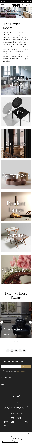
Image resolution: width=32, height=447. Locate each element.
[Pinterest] (16, 350)
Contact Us (27, 1)
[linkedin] (12, 350)
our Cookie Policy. (10, 441)
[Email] (24, 350)
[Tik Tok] (14, 407)
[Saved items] (26, 5)
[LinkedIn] (18, 407)
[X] (20, 350)
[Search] (23, 5)
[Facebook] (7, 350)
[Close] (28, 433)
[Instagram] (5, 407)
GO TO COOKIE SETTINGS (10, 444)
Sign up (25, 366)
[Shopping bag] (29, 5)
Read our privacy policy (21, 371)
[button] (1, 322)
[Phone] (14, 396)
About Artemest (6, 1)
